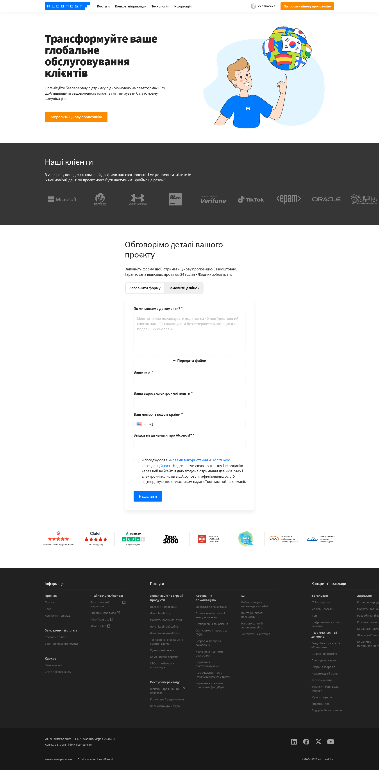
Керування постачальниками (207, 664)
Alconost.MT (98, 626)
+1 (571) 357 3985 (55, 745)
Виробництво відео (103, 613)
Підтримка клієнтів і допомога (324, 635)
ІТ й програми (320, 602)
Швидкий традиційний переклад (165, 691)
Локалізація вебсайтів (164, 626)
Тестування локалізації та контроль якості (166, 642)
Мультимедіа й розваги (326, 673)
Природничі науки (323, 660)
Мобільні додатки (322, 609)
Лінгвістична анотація (255, 634)
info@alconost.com (80, 745)
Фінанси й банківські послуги (324, 689)
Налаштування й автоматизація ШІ (252, 625)
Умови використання (58, 759)
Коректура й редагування (167, 699)
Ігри (314, 615)
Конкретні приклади (58, 615)
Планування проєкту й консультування (210, 615)
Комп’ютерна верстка (164, 657)
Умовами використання (188, 459)
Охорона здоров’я (323, 667)
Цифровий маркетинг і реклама (326, 624)
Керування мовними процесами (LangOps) (210, 685)
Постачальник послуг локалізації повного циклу (213, 674)
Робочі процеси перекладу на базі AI (254, 604)
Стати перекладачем (58, 672)
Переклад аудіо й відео (165, 706)
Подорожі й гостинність (326, 710)
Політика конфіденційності (95, 759)
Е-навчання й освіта (324, 654)
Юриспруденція (321, 697)
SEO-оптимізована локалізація (162, 665)
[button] (141, 424)
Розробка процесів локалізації (208, 643)
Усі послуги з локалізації (211, 607)
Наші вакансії (53, 665)
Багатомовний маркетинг (99, 604)
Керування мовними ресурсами (209, 653)
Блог (48, 609)
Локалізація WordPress (165, 633)
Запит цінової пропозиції (61, 644)
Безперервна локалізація (212, 624)
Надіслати (148, 496)
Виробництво (320, 704)
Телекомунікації (322, 680)
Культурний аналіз (162, 650)
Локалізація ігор (160, 613)
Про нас (50, 602)
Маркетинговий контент (166, 620)
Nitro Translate (99, 619)
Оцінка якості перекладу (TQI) (211, 632)
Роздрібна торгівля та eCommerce (325, 645)
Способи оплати (55, 637)
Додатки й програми (163, 607)
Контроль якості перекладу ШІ (252, 615)
